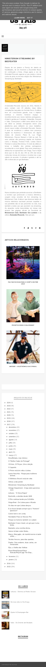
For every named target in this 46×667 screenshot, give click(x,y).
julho (11, 443)
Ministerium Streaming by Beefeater (21, 485)
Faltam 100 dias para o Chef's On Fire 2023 (23, 283)
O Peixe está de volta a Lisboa (19, 470)
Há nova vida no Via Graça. (20, 602)
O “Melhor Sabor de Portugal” (19, 461)
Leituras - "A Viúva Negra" (17, 493)
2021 (9, 412)
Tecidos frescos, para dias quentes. (21, 539)
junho (11, 446)
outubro (12, 433)
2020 (9, 415)
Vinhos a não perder (15, 482)
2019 (9, 418)
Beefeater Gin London (28, 213)
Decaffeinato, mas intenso (17, 458)
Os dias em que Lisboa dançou (19, 505)
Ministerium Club (11, 213)
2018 (9, 421)
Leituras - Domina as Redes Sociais (23, 591)
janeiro (11, 559)
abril (10, 452)
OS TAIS (19, 664)
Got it (30, 18)
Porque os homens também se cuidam (22, 520)
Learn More (19, 18)
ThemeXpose (39, 664)
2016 (9, 563)
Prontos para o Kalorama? (23, 325)
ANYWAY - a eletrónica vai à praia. (23, 366)
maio (11, 449)
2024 (9, 403)
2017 (9, 424)
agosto (11, 440)
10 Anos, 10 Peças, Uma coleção (20, 464)
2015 (9, 566)
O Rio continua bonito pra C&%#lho (21, 499)
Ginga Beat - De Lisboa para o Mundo (22, 502)
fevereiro (12, 556)
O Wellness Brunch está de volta (20, 478)
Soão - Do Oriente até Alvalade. (21, 622)
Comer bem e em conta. (17, 514)
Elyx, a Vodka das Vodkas (17, 547)
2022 (9, 409)
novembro (13, 430)
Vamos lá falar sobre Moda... (18, 531)
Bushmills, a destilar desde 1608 (20, 496)
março (11, 455)
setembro (12, 436)
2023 (9, 406)
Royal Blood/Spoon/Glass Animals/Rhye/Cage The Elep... (20, 551)
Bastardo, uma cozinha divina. (19, 528)
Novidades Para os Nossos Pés (20, 517)
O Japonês (12, 467)
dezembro (13, 427)
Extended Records (17, 215)
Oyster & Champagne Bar (19, 612)
